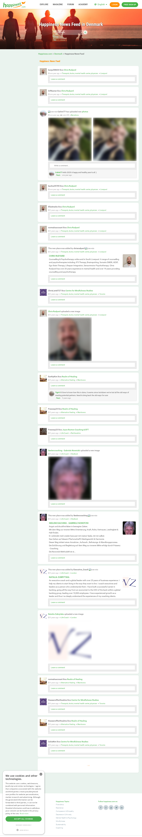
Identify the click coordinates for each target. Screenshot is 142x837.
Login (115, 4)
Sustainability (61, 824)
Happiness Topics (62, 801)
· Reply (57, 175)
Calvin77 (58, 172)
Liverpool (103, 73)
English (101, 4)
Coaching (59, 828)
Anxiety (69, 815)
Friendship (60, 805)
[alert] (23, 802)
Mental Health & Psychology (66, 818)
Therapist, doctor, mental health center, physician (80, 73)
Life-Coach (65, 433)
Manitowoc (81, 380)
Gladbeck (74, 454)
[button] (24, 830)
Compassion (60, 811)
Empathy (70, 811)
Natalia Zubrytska (59, 577)
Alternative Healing (68, 380)
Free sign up (130, 4)
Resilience (59, 808)
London (74, 573)
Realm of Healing (69, 376)
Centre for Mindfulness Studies (79, 290)
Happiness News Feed (50, 61)
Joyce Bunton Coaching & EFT (75, 430)
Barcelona (75, 115)
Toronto (102, 294)
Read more (24, 813)
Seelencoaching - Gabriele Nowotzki (64, 450)
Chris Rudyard (70, 70)
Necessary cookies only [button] (23, 825)
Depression (60, 815)
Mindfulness (60, 821)
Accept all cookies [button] (23, 819)
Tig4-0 (57, 392)
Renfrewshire (76, 433)
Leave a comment (58, 79)
